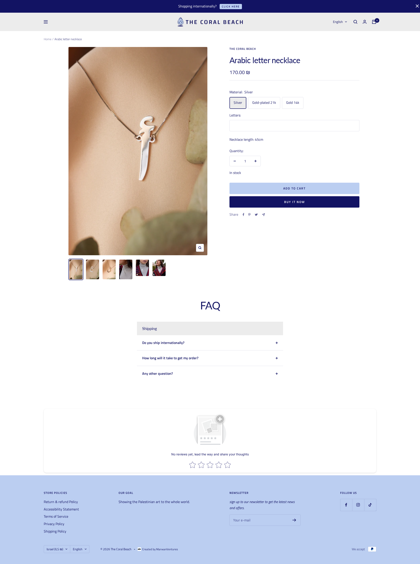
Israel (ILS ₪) (55, 549)
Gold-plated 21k (264, 102)
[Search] (355, 22)
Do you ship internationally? (163, 342)
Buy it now (294, 202)
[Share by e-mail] (263, 214)
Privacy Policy (54, 523)
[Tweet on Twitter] (256, 214)
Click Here (231, 6)
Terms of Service (56, 516)
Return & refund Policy (61, 501)
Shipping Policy (55, 531)
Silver (238, 102)
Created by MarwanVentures (160, 549)
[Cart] (374, 22)
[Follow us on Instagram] (358, 505)
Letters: (235, 115)
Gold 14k (292, 102)
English (338, 21)
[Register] (294, 520)
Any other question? (157, 373)
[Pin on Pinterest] (249, 214)
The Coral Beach (242, 49)
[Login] (365, 22)
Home (47, 39)
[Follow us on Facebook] (346, 505)
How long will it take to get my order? (170, 358)
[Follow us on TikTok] (370, 505)
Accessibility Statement (61, 509)
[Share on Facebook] (243, 214)
